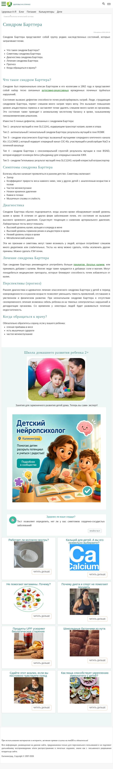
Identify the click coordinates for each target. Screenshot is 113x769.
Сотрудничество (66, 735)
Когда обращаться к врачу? (21, 68)
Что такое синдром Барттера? (23, 50)
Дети (59, 12)
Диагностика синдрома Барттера (25, 57)
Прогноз (11, 64)
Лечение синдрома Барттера (22, 61)
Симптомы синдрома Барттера (24, 53)
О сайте (30, 735)
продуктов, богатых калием (89, 264)
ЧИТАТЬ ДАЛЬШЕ (41, 572)
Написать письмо (45, 735)
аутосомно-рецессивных (55, 90)
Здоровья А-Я (8, 12)
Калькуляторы (46, 12)
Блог (21, 12)
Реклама (82, 735)
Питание (31, 12)
